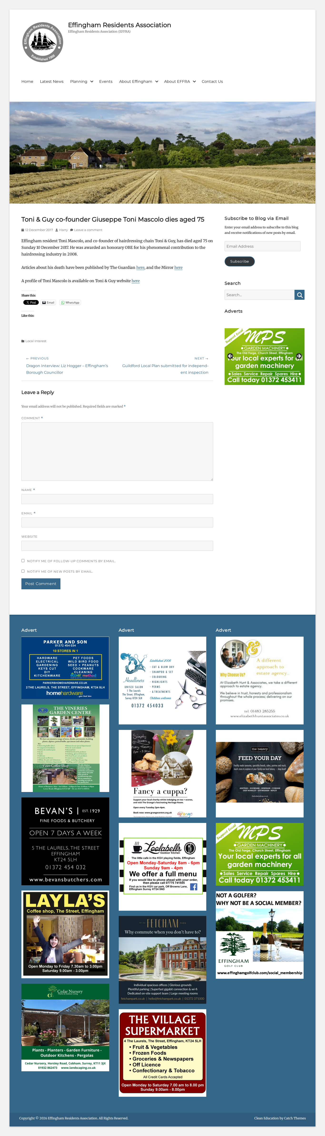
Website (29, 536)
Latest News (52, 81)
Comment (32, 418)
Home (27, 81)
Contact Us (212, 81)
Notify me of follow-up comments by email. (71, 561)
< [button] (230, 356)
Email (28, 513)
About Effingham (135, 81)
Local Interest (35, 341)
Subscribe (239, 261)
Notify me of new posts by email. (60, 571)
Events (106, 81)
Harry (63, 230)
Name (28, 490)
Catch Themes (295, 1118)
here (140, 267)
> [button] (298, 356)
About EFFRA (177, 81)
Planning (78, 81)
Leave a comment (88, 230)
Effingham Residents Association (119, 25)
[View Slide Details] (264, 358)
